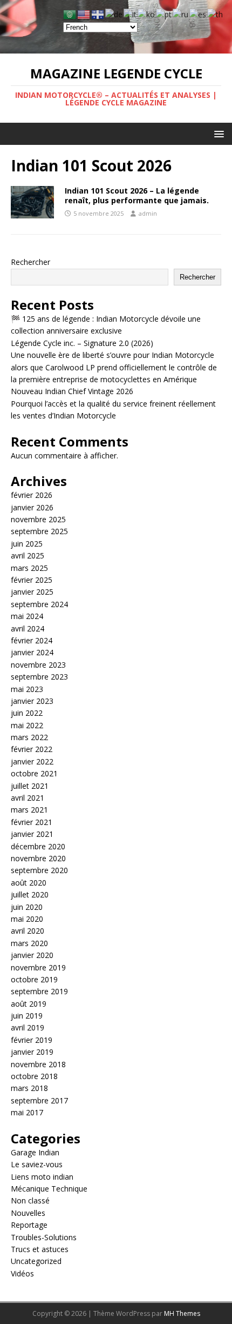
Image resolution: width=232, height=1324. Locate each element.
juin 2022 (27, 713)
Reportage (29, 1225)
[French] (98, 14)
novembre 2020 (38, 858)
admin (148, 213)
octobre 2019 (34, 979)
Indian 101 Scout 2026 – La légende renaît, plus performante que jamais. (137, 195)
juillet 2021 (30, 786)
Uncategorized (36, 1261)
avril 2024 (27, 628)
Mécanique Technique (49, 1188)
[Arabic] (70, 14)
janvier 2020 (32, 955)
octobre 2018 (34, 1076)
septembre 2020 (39, 870)
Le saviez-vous (37, 1164)
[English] (84, 14)
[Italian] (131, 14)
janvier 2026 (32, 507)
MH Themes (182, 1313)
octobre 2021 (34, 773)
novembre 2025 (38, 519)
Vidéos (22, 1273)
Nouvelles (28, 1213)
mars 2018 (29, 1088)
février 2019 (31, 1040)
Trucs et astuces (40, 1249)
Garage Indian (35, 1152)
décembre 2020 (38, 846)
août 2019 (28, 1004)
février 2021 (31, 822)
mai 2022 (27, 725)
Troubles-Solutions (44, 1237)
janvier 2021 (32, 834)
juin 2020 (27, 907)
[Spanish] (198, 14)
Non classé (30, 1200)
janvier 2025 (32, 592)
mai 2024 (27, 616)
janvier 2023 (32, 701)
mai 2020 (27, 919)
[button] (217, 133)
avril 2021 (27, 798)
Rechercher (30, 262)
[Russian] (181, 14)
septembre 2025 (39, 531)
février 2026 (31, 495)
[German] (114, 14)
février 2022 (31, 749)
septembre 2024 (39, 604)
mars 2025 (29, 568)
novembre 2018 (38, 1064)
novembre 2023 (38, 665)
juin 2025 (27, 543)
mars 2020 (29, 943)
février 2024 (31, 640)
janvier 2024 (32, 652)
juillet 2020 (30, 894)
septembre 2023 (39, 676)
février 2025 (31, 580)
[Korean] (147, 14)
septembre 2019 (39, 991)
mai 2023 (27, 689)
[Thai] (215, 14)
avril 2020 (27, 931)
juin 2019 (27, 1015)
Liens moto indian (42, 1177)
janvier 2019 (32, 1052)
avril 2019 (27, 1027)
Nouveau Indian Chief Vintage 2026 (72, 391)
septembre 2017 (39, 1100)
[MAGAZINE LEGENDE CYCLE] (116, 47)
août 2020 (28, 882)
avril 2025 (27, 555)
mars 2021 (29, 809)
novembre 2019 (38, 967)
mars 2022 (29, 737)
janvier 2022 (32, 761)
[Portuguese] (164, 14)
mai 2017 (27, 1112)
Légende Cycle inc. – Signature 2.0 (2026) (82, 343)
